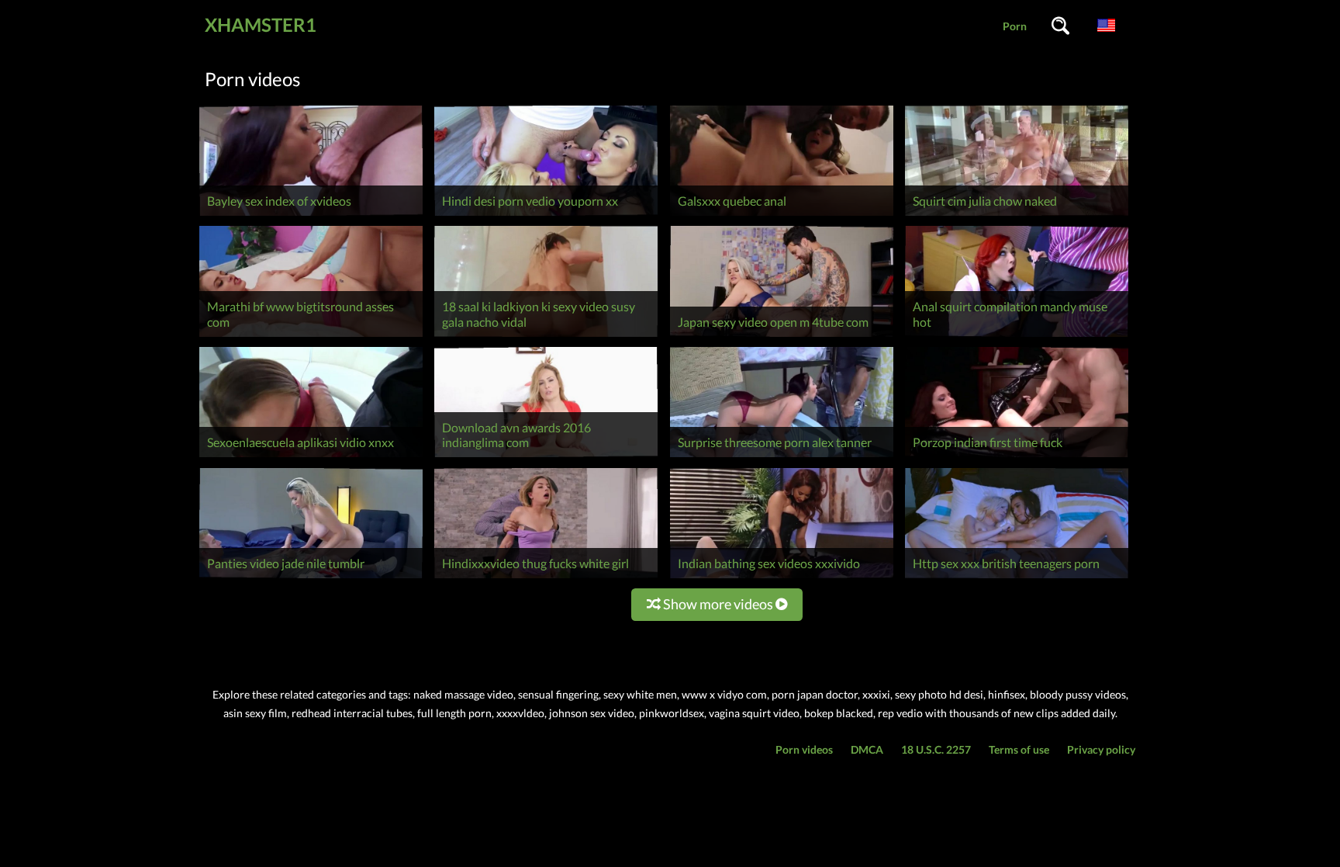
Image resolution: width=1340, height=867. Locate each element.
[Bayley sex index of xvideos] (311, 215)
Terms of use (1019, 749)
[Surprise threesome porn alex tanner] (781, 456)
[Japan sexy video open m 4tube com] (781, 336)
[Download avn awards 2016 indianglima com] (546, 456)
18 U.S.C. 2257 (936, 749)
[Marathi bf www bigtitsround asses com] (311, 336)
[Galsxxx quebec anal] (781, 215)
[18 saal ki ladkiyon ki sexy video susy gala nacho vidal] (546, 336)
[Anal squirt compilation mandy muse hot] (1016, 336)
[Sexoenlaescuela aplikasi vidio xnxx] (311, 456)
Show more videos (718, 603)
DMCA (867, 749)
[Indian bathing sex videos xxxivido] (781, 577)
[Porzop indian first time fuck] (1016, 456)
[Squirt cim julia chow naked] (1016, 215)
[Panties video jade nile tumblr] (311, 577)
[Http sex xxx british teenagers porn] (1016, 577)
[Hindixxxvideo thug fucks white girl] (546, 577)
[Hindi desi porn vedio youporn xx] (546, 215)
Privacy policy (1101, 749)
